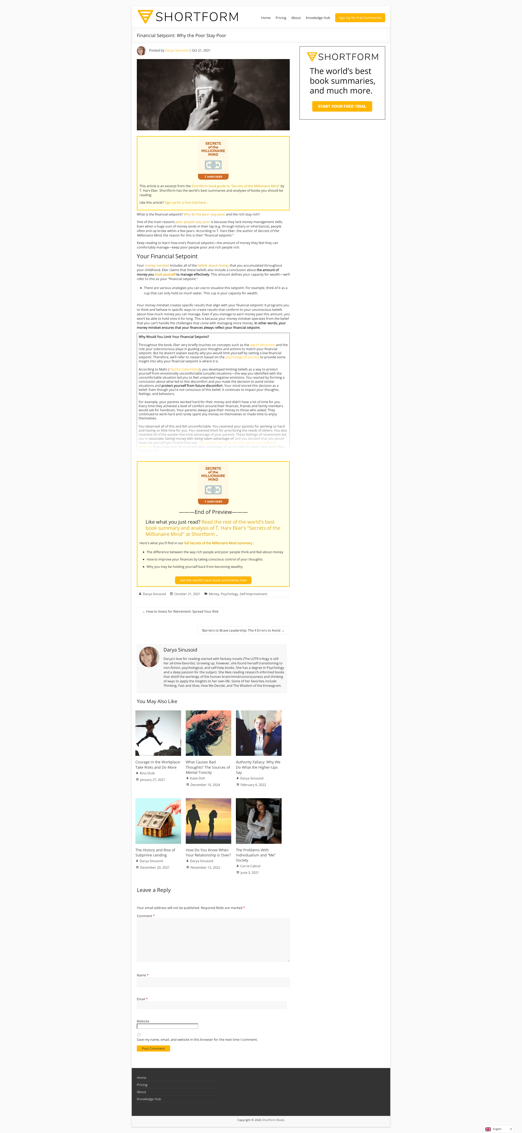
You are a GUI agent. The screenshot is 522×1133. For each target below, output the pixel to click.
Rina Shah (147, 773)
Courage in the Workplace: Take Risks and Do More (158, 764)
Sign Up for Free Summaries (360, 17)
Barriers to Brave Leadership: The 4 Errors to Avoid (243, 630)
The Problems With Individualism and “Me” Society (255, 855)
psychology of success (242, 357)
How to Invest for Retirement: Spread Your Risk (180, 611)
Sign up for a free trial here (186, 202)
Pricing (281, 17)
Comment (146, 916)
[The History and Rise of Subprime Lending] (158, 800)
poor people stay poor (193, 222)
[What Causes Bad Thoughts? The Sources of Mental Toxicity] (208, 712)
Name (143, 975)
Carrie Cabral (250, 866)
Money (214, 594)
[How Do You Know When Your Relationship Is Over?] (208, 800)
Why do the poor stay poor (204, 214)
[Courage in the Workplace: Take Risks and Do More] (158, 712)
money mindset (157, 265)
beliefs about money (213, 265)
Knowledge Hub (318, 17)
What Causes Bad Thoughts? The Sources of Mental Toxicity (208, 767)
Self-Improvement (253, 594)
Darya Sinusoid (176, 50)
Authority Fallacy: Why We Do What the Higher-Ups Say (258, 767)
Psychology (229, 594)
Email (142, 999)
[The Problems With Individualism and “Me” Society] (259, 800)
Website (143, 1021)
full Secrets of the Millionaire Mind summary (218, 543)
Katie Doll (197, 778)
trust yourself (165, 274)
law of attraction (262, 345)
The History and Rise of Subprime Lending (155, 852)
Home (266, 17)
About (296, 17)
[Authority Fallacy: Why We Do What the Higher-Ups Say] (259, 712)
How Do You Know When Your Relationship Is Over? (208, 852)
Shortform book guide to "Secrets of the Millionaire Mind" (236, 186)
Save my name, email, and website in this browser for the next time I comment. (197, 1039)
